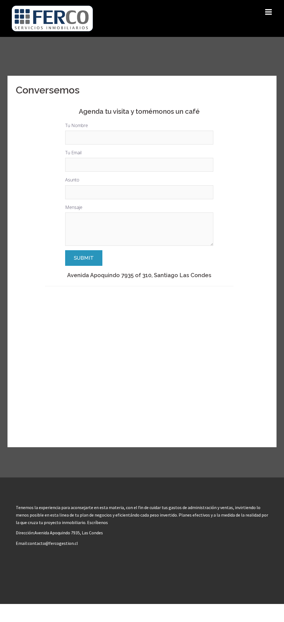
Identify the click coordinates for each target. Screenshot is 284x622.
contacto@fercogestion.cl (53, 543)
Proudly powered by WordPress (41, 613)
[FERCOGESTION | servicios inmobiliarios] (52, 18)
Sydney (95, 613)
